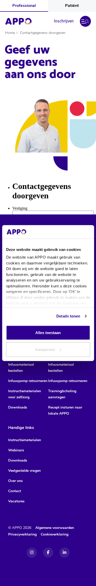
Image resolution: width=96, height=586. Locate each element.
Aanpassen (45, 349)
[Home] (18, 21)
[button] (85, 21)
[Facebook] (48, 552)
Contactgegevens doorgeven (43, 32)
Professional (24, 5)
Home (10, 32)
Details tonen (68, 316)
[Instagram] (32, 552)
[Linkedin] (64, 552)
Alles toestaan (48, 332)
